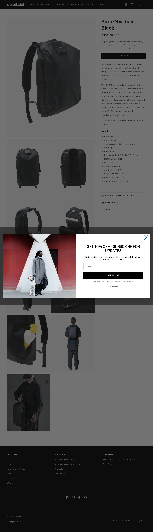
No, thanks (113, 286)
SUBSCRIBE (113, 275)
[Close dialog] (146, 237)
